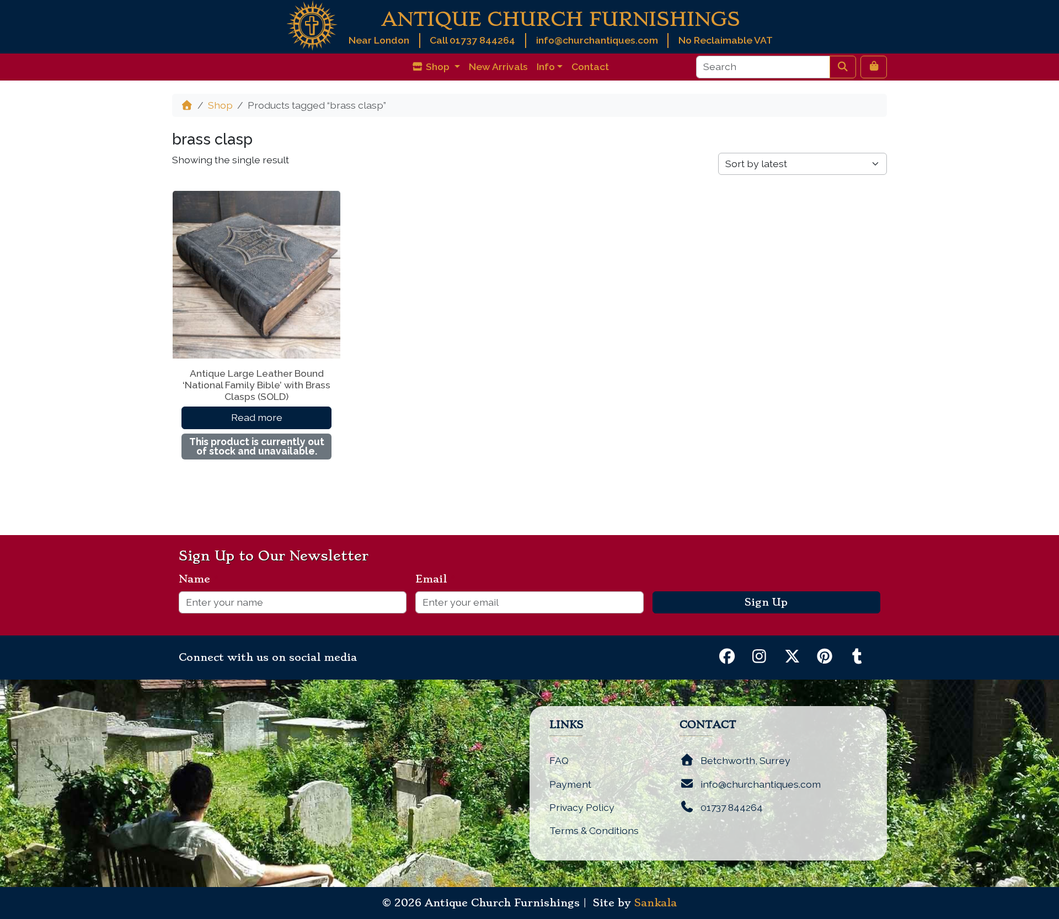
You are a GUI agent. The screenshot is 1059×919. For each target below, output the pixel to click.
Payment (570, 784)
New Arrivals (498, 66)
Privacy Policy (581, 807)
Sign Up (766, 602)
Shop (220, 105)
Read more (256, 417)
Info (546, 66)
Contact (590, 66)
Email (435, 579)
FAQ (559, 760)
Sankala (655, 903)
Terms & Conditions (594, 830)
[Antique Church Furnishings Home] (312, 24)
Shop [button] (438, 66)
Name (199, 579)
